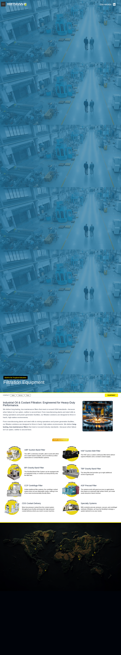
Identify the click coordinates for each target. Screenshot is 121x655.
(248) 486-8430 (106, 4)
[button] (3, 4)
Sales (13, 395)
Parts (27, 395)
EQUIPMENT (111, 395)
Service (20, 395)
